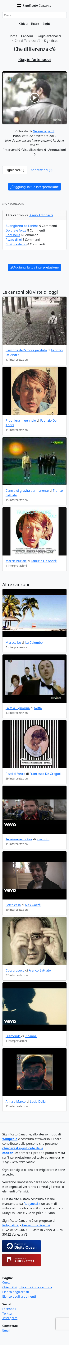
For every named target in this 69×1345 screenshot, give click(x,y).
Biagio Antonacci (41, 215)
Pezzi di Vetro (15, 774)
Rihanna (31, 1036)
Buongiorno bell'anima (22, 226)
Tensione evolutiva (19, 839)
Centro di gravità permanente (27, 490)
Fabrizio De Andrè (44, 561)
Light (46, 23)
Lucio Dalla (38, 1101)
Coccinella (13, 235)
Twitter (7, 1313)
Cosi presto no (16, 244)
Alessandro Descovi (35, 1225)
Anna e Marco (16, 1101)
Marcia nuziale (16, 561)
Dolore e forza (16, 230)
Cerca (6, 1282)
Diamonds (13, 1036)
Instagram (9, 1318)
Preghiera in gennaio (21, 420)
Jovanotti (43, 839)
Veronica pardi (43, 131)
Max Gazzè (33, 905)
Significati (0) (15, 170)
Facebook (9, 1309)
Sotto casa (13, 905)
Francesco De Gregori (45, 774)
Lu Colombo (34, 642)
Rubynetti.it (32, 1204)
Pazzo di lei (14, 239)
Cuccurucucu (15, 970)
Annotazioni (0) (42, 170)
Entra (35, 23)
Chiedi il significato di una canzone (27, 1287)
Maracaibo (13, 642)
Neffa (38, 708)
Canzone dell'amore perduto (26, 350)
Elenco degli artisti (15, 1292)
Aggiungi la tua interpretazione (36, 187)
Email (6, 1330)
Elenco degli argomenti (19, 1296)
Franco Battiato (40, 970)
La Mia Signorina (18, 708)
